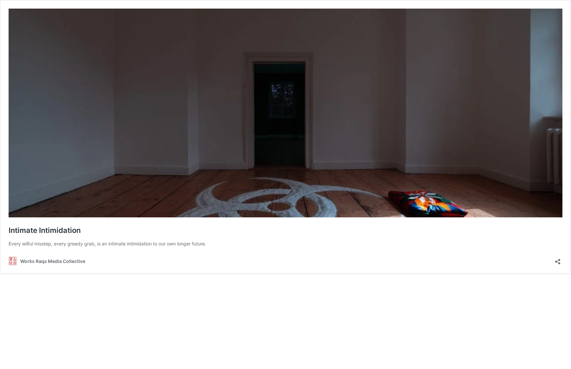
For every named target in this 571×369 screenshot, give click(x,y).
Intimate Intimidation (45, 230)
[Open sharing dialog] (557, 259)
